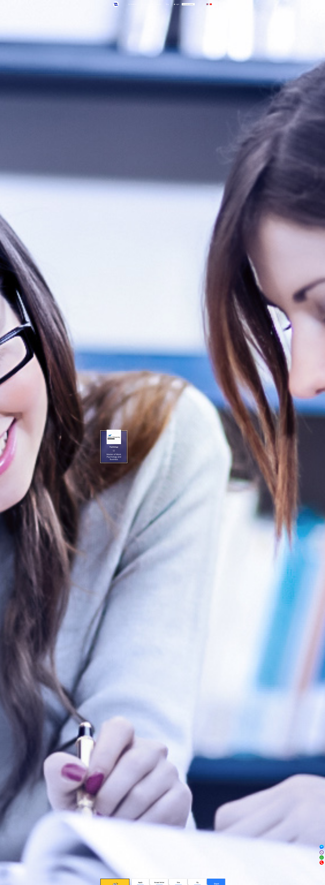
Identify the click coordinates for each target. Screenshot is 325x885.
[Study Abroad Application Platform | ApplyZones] (116, 4)
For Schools (145, 4)
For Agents (157, 4)
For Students (132, 4)
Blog (167, 4)
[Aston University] (114, 437)
